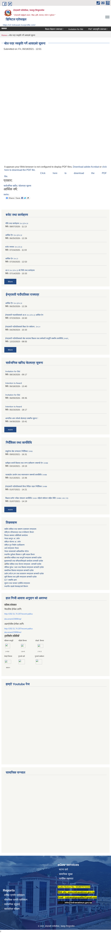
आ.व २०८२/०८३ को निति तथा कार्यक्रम (20, 270)
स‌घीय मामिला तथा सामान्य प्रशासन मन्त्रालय (20, 529)
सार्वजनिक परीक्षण (12, 909)
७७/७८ (6, 194)
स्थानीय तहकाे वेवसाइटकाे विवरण (16, 586)
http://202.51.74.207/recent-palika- (18, 614)
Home (4, 35)
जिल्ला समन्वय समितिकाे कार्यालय (16, 535)
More (10, 281)
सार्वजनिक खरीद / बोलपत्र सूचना (17, 186)
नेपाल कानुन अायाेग (12, 538)
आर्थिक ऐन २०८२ (11, 258)
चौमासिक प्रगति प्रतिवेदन (15, 899)
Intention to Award (13, 383)
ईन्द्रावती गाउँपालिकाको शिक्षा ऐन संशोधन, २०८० (22, 326)
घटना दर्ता (63, 869)
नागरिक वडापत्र (66, 878)
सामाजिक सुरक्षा (66, 874)
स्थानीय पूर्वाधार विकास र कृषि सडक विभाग (19, 554)
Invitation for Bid (69, 29)
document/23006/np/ (12, 619)
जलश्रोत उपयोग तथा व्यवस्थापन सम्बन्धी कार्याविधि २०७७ (26, 474)
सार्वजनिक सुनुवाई (12, 904)
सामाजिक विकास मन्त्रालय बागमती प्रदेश (19, 570)
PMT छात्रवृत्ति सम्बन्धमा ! (91, 29)
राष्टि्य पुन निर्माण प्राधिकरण (14, 545)
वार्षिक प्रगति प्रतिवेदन (14, 895)
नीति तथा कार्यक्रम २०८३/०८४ (16, 223)
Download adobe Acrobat (86, 167)
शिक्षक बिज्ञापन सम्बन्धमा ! (48, 29)
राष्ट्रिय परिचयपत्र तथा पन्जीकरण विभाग (19, 532)
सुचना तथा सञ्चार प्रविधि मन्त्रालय (17, 583)
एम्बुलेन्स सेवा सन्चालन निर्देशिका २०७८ (19, 451)
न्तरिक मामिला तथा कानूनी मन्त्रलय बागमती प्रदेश (23, 557)
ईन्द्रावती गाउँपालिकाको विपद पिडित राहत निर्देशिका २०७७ (26, 486)
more (10, 429)
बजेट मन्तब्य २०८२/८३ (13, 247)
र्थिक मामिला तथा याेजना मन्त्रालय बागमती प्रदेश (23, 564)
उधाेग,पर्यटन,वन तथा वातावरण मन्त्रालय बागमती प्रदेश (24, 573)
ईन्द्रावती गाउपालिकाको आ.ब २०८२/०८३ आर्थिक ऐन (24, 315)
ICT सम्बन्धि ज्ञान (10, 580)
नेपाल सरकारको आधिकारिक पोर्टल (16, 551)
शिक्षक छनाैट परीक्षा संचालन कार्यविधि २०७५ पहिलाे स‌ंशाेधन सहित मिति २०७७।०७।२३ (36, 498)
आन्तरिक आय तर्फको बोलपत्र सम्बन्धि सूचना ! (21, 418)
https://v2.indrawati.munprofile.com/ (19, 25)
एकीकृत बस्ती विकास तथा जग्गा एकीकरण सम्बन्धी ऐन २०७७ (26, 463)
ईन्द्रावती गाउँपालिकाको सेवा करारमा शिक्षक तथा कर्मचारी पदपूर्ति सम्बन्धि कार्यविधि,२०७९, (37, 338)
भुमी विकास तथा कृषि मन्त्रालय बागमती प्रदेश (20, 577)
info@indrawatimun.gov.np (78, 902)
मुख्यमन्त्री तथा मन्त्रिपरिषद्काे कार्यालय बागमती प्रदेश (23, 561)
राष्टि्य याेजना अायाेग (12, 542)
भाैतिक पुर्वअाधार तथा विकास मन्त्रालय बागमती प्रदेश (24, 567)
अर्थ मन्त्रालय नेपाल (11, 548)
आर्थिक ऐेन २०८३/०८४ (13, 235)
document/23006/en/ (12, 632)
